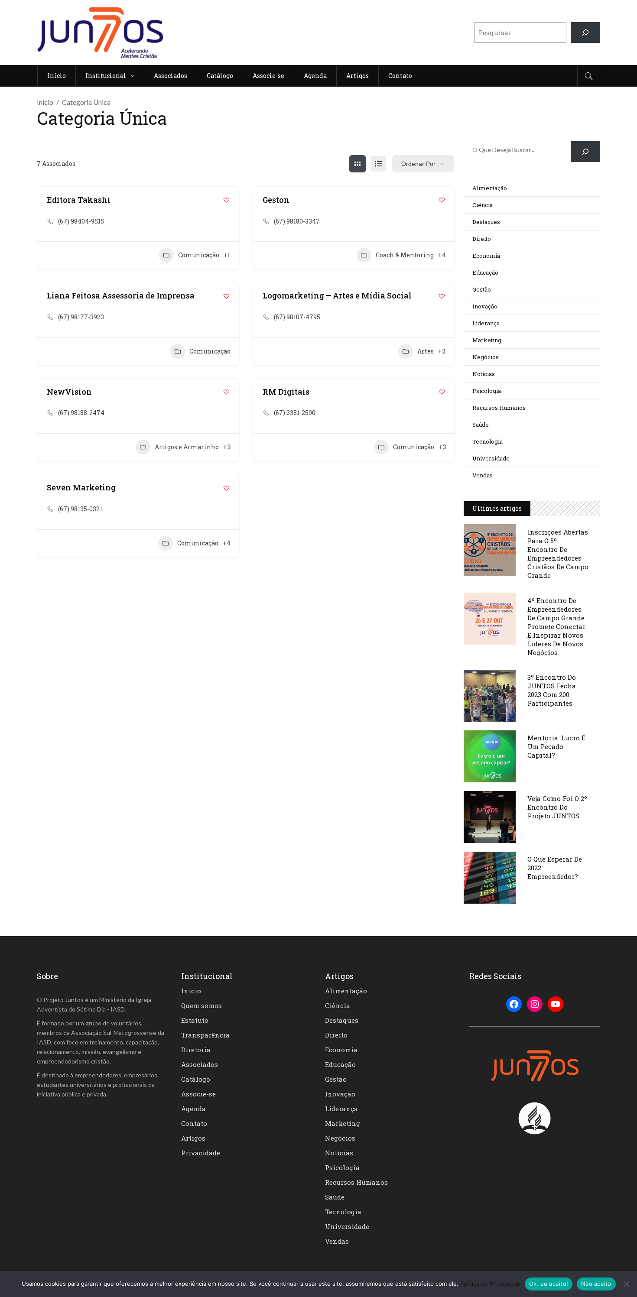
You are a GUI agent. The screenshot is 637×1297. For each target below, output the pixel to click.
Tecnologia (487, 441)
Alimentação (489, 188)
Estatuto (194, 1020)
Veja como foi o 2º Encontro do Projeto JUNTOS (557, 807)
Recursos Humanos (499, 408)
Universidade (491, 458)
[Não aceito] (626, 1284)
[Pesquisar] (585, 32)
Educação (485, 272)
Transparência (205, 1035)
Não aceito (596, 1283)
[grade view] (357, 163)
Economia (486, 255)
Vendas (482, 475)
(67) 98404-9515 (81, 221)
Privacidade (200, 1152)
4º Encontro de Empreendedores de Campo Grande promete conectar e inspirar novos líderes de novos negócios (556, 626)
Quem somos (201, 1005)
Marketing (486, 340)
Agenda (193, 1108)
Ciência (482, 205)
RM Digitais (286, 391)
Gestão (481, 289)
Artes (425, 351)
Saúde (480, 424)
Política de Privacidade (490, 1283)
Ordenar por (418, 163)
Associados (199, 1064)
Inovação (484, 306)
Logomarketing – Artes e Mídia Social (337, 295)
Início (45, 102)
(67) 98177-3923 (81, 317)
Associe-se (198, 1093)
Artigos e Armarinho (187, 447)
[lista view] (378, 163)
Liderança (486, 323)
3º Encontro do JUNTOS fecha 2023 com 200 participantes (551, 690)
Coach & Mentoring (405, 255)
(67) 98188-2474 (81, 413)
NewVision (69, 391)
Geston (276, 200)
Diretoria (196, 1049)
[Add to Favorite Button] (226, 200)
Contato (194, 1123)
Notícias (483, 374)
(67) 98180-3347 (297, 221)
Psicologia (486, 391)
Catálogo (195, 1079)
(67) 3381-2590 (294, 413)
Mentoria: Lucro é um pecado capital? (556, 746)
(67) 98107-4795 (297, 317)
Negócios (485, 357)
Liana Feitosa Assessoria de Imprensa (121, 295)
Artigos (193, 1138)
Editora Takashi (78, 200)
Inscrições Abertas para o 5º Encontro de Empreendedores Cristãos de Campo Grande (557, 554)
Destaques (486, 222)
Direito (481, 239)
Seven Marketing (81, 487)
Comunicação (198, 255)
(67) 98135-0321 (80, 509)
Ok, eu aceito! (549, 1283)
